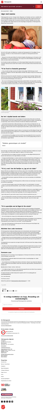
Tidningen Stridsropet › (5, 370)
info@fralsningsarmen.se (5, 347)
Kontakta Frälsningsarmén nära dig (7, 354)
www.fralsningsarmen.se (6, 274)
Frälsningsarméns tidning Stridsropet (18, 280)
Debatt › (2, 376)
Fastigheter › (3, 366)
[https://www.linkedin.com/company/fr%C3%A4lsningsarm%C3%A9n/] (7, 401)
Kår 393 (2, 267)
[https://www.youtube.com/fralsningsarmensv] (12, 401)
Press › (2, 374)
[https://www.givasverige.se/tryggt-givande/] (3, 389)
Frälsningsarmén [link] (7, 1)
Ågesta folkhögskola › (5, 368)
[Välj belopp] (33, 6)
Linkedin (15, 290)
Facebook (10, 290)
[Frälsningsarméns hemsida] (2, 2)
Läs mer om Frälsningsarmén (6, 325)
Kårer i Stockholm (4, 355)
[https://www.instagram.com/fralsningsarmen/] (4, 401)
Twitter (5, 290)
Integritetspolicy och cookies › (6, 380)
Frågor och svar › (4, 372)
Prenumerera (21, 308)
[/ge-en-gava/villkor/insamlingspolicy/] (5, 385)
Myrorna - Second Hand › (5, 364)
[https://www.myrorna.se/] (7, 394)
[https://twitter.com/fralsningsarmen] (10, 401)
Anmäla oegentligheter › (5, 378)
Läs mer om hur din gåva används (7, 335)
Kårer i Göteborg (4, 356)
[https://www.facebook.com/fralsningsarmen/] (2, 401)
